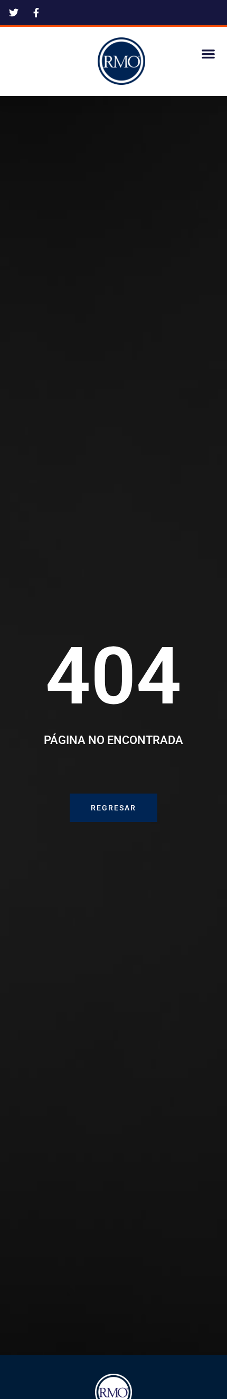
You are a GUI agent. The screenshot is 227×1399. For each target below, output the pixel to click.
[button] (209, 53)
